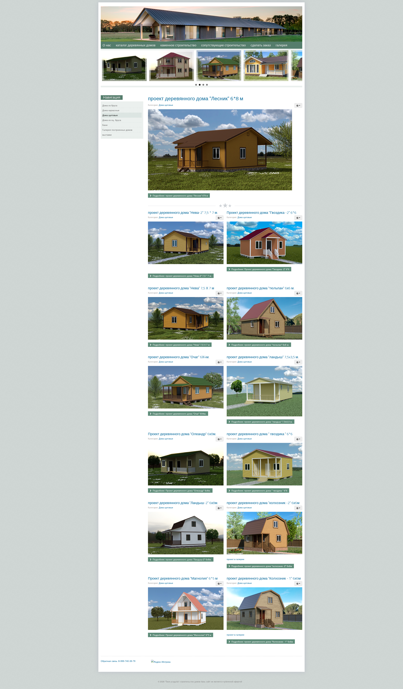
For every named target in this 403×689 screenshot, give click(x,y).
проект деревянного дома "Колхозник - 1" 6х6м (264, 578)
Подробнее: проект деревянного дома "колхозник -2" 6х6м (261, 566)
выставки (107, 134)
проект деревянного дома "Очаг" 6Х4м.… (219, 55)
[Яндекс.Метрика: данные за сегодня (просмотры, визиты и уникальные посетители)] (160, 662)
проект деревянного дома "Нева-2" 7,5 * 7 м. (183, 212)
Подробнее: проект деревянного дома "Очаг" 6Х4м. (179, 413)
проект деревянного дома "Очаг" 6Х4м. (178, 356)
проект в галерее (235, 559)
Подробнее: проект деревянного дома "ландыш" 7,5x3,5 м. (261, 421)
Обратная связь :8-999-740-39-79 (118, 661)
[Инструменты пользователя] (298, 105)
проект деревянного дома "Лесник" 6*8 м (195, 98)
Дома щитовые (166, 104)
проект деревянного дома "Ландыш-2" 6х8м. (183, 502)
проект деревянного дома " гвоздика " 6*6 (259, 433)
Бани (105, 124)
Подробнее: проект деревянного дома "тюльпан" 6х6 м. (260, 344)
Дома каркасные (110, 110)
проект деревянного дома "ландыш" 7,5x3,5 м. (263, 356)
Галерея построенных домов (117, 129)
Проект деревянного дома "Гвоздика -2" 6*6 (261, 212)
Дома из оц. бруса (111, 120)
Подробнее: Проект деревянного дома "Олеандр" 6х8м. (181, 490)
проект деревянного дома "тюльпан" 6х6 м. (260, 288)
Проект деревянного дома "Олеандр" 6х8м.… (124, 55)
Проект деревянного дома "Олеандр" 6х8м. (182, 433)
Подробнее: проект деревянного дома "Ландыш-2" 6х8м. (182, 559)
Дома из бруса (109, 105)
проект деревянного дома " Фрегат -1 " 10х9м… (171, 55)
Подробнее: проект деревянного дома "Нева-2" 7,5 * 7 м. (182, 275)
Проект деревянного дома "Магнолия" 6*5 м (183, 578)
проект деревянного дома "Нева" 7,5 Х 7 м (181, 288)
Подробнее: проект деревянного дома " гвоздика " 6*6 (259, 490)
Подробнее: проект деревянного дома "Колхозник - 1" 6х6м (262, 641)
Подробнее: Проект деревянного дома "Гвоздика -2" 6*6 (260, 269)
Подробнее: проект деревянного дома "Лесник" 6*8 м (180, 195)
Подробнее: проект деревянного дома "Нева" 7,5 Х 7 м (181, 344)
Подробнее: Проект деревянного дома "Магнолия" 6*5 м (181, 634)
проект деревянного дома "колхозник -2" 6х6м (263, 502)
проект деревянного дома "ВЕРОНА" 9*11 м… (266, 55)
